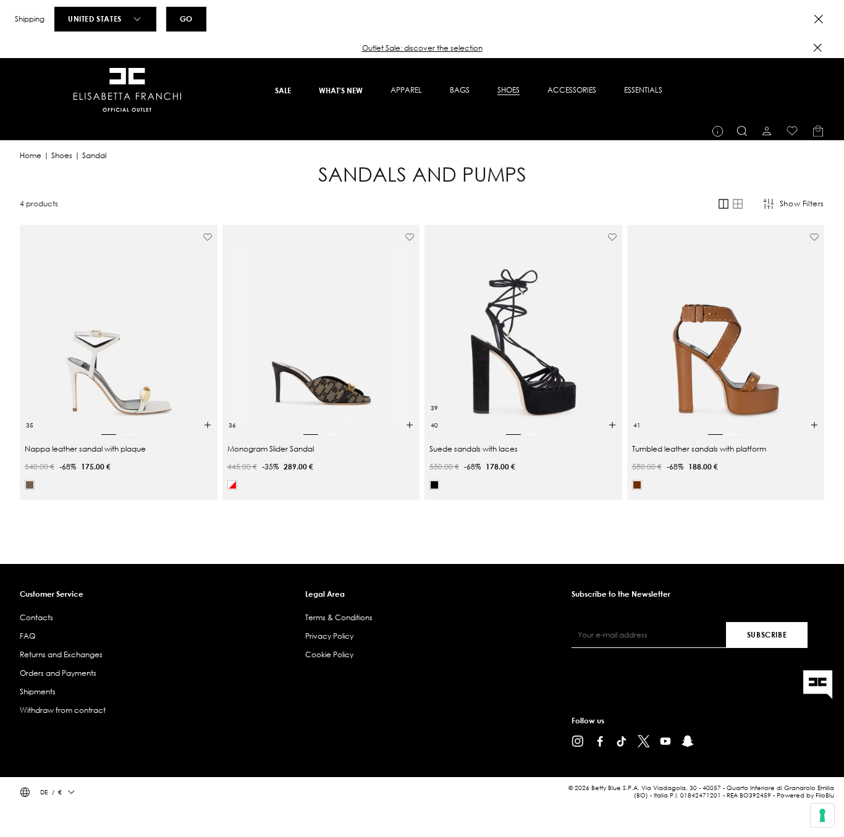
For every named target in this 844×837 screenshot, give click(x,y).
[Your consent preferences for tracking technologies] (822, 815)
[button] (422, 48)
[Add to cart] (208, 425)
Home (30, 155)
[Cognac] (637, 485)
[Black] (434, 485)
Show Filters (802, 203)
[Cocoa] (30, 485)
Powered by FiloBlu (805, 795)
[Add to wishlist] (208, 237)
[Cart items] (818, 131)
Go (186, 18)
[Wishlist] (792, 131)
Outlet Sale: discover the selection (422, 48)
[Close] (819, 19)
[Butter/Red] (232, 485)
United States (95, 18)
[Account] (767, 131)
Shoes (61, 155)
